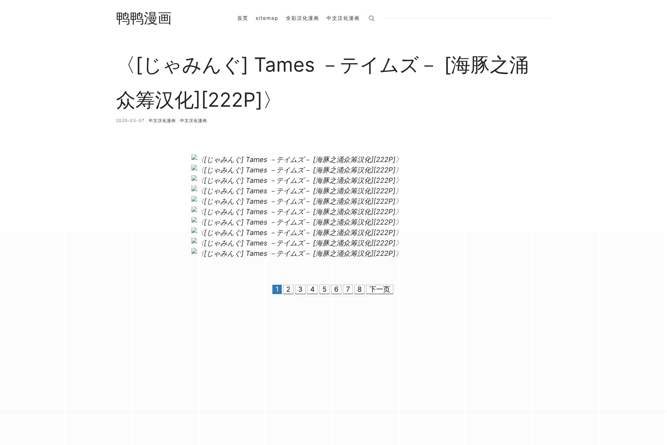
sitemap (267, 18)
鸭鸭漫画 (144, 18)
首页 (242, 18)
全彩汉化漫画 (302, 18)
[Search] (371, 18)
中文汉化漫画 (343, 18)
